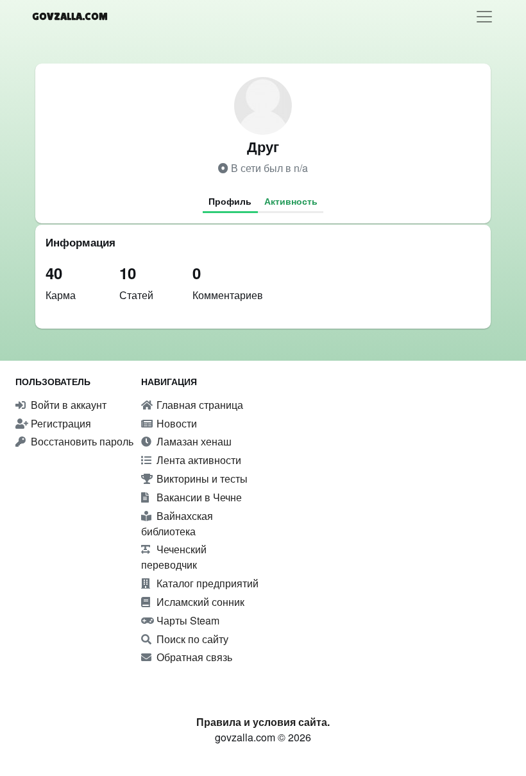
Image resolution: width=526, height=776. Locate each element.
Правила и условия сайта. (263, 721)
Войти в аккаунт (67, 404)
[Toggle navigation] (484, 16)
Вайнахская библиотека (177, 523)
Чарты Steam (186, 620)
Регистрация (59, 423)
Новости (175, 423)
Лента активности (197, 460)
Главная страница (198, 404)
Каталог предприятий (206, 583)
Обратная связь (193, 657)
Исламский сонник (199, 601)
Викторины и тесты (201, 478)
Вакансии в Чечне (198, 497)
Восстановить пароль (80, 441)
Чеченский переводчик (174, 557)
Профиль (229, 200)
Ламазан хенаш (193, 441)
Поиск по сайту (191, 639)
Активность (291, 200)
